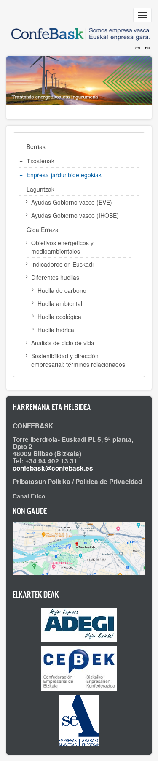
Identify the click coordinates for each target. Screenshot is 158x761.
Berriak (36, 146)
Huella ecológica (59, 316)
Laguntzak (40, 189)
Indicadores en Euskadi (62, 264)
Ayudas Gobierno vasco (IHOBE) (75, 215)
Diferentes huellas (55, 277)
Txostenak (40, 161)
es (137, 47)
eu (147, 47)
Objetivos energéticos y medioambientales (62, 246)
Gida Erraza (43, 229)
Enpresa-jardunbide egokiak (64, 175)
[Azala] (79, 30)
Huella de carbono (61, 290)
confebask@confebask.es (53, 468)
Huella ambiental (59, 303)
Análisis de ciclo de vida (62, 343)
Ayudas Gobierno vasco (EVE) (71, 202)
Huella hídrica (55, 329)
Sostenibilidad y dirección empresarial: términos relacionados (78, 360)
